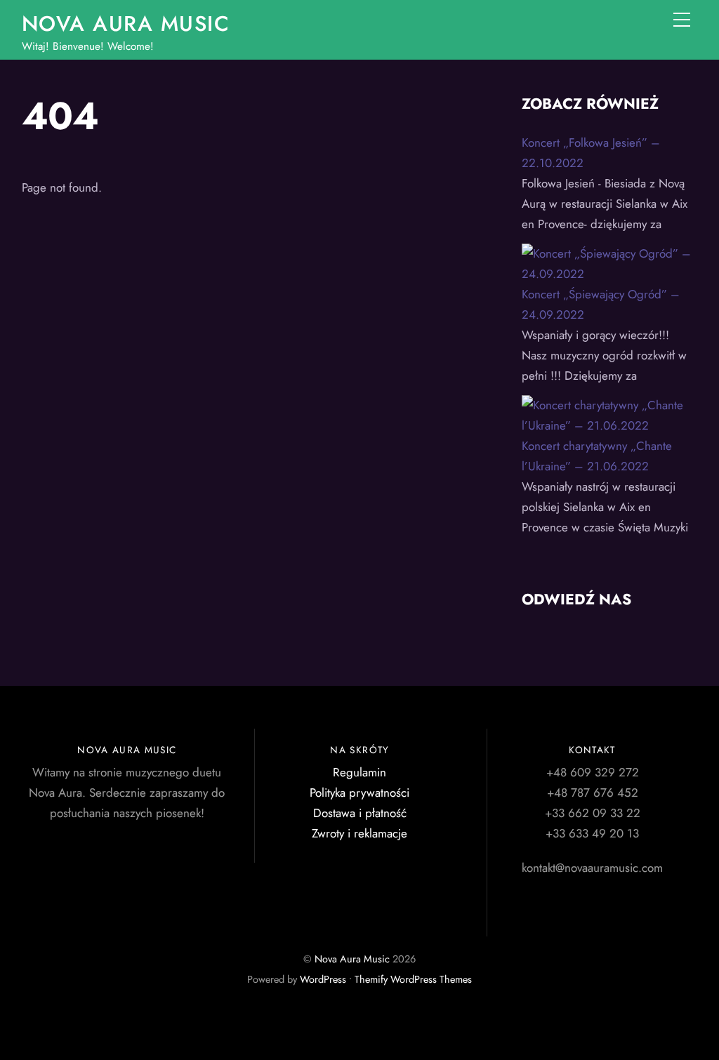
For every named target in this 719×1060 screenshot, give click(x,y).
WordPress (323, 979)
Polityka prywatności (359, 792)
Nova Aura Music (352, 959)
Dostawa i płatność (360, 812)
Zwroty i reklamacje (359, 833)
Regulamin (359, 772)
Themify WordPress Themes (413, 979)
